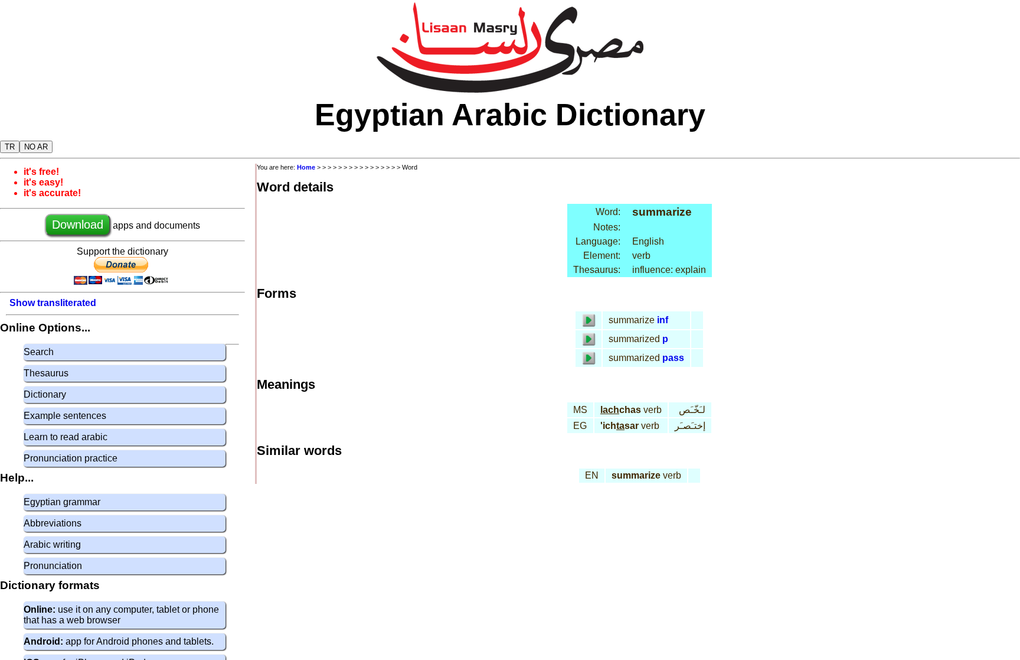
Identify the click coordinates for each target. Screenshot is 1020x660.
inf (662, 320)
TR (10, 146)
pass (673, 358)
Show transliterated (52, 303)
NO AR (36, 146)
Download (77, 224)
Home (306, 167)
